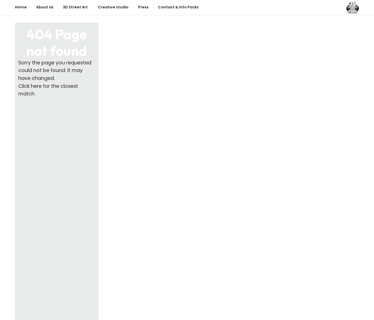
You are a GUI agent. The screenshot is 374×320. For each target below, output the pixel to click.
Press (143, 7)
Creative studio (113, 7)
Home (21, 7)
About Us (44, 7)
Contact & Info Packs (178, 7)
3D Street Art (76, 7)
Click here (30, 86)
